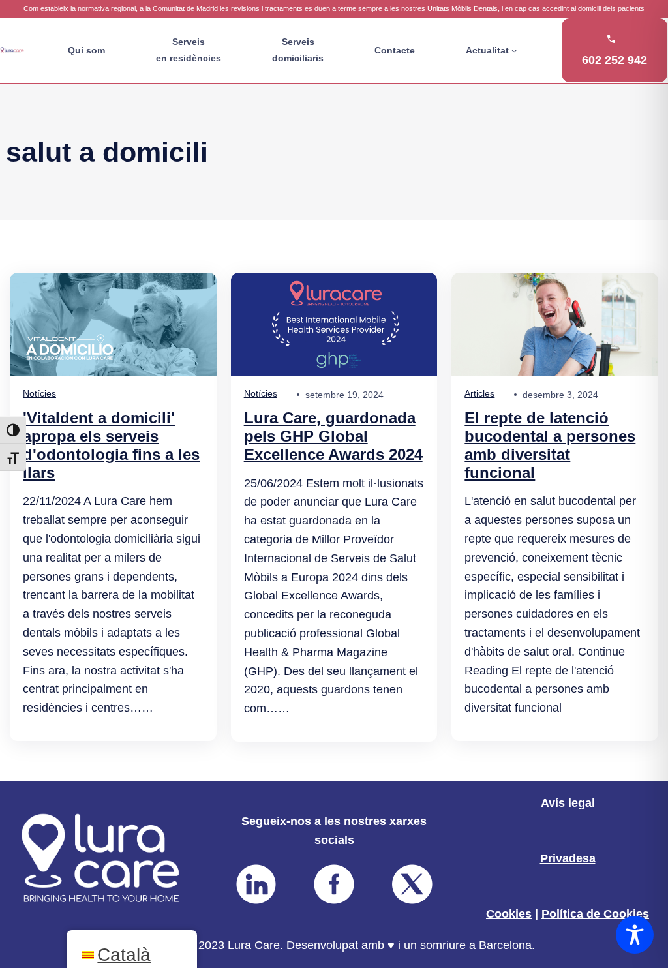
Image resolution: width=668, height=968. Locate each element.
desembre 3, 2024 (560, 394)
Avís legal (568, 802)
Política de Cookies (595, 913)
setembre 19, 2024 (344, 394)
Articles (479, 393)
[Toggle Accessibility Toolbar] (635, 935)
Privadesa (568, 858)
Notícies (39, 393)
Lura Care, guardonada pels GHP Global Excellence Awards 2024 (333, 436)
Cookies (509, 913)
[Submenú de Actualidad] (514, 50)
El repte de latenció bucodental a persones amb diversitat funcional (549, 445)
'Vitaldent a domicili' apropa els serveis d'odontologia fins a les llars (111, 445)
